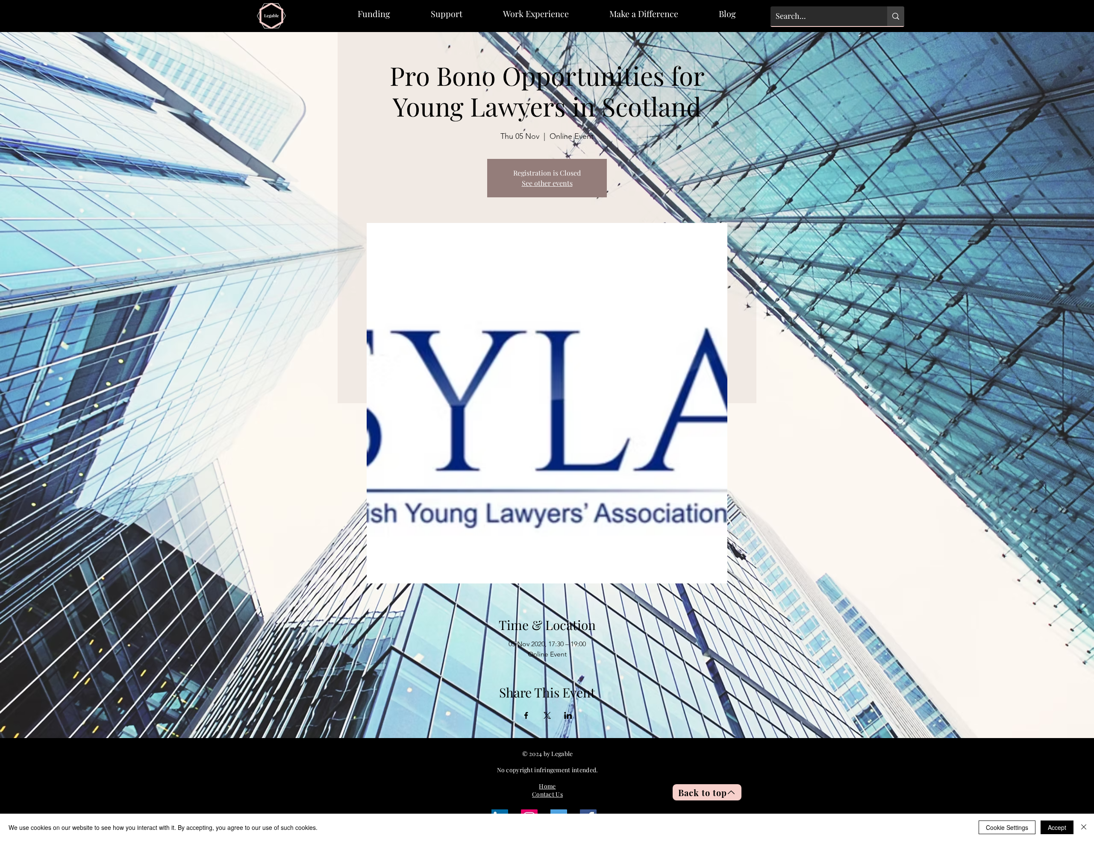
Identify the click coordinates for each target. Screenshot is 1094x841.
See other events (547, 183)
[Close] (1084, 827)
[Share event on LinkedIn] (568, 715)
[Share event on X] (547, 715)
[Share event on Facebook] (526, 715)
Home (547, 786)
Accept (1057, 827)
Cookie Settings (1007, 827)
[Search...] (895, 16)
